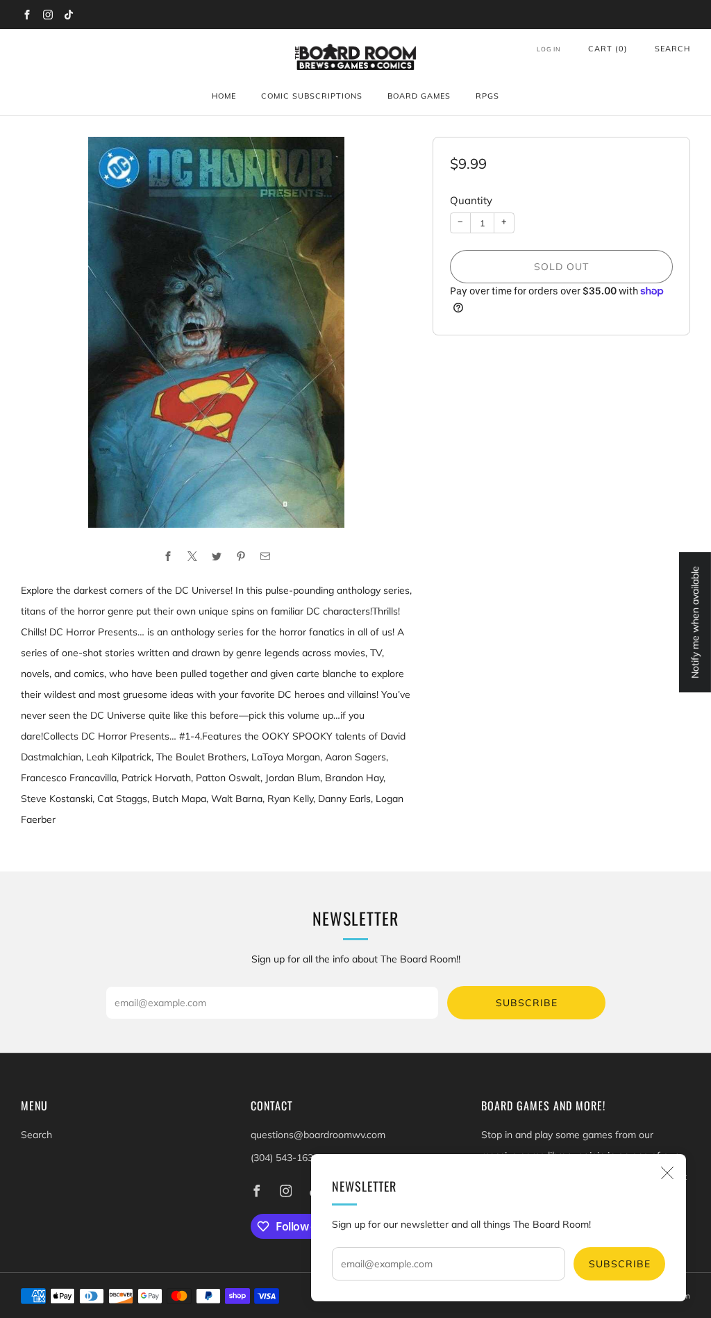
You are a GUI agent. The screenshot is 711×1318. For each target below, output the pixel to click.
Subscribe (620, 1264)
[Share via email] (265, 556)
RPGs (487, 96)
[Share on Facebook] (167, 556)
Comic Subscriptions (311, 96)
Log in (549, 49)
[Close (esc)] (667, 1173)
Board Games (419, 96)
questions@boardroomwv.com (318, 1134)
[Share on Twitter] (216, 556)
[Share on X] (192, 556)
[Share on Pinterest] (240, 556)
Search (672, 48)
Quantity (471, 200)
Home (224, 96)
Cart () (608, 48)
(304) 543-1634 (285, 1157)
